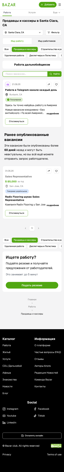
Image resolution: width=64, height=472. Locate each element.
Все (7, 49)
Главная (32, 299)
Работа (7, 12)
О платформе (42, 345)
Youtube (11, 415)
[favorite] (56, 84)
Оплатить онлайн (34, 435)
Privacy (6, 454)
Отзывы (39, 359)
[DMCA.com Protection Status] (56, 446)
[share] (48, 84)
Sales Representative (18, 176)
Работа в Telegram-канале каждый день (31, 90)
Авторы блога (42, 366)
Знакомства (9, 379)
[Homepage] (9, 4)
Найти (56, 73)
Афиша (6, 372)
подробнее (53, 113)
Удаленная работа (14, 55)
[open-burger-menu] (60, 4)
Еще (55, 12)
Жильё (6, 352)
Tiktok (41, 415)
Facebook (43, 408)
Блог (5, 393)
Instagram (12, 408)
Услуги (32, 12)
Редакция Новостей (46, 372)
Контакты (40, 386)
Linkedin (11, 422)
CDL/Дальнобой (12, 366)
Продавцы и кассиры (25, 49)
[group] (32, 41)
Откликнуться (16, 121)
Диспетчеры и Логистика (42, 55)
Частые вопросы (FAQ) (47, 352)
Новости (7, 386)
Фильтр (55, 32)
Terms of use (54, 454)
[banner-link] (32, 271)
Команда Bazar (43, 379)
